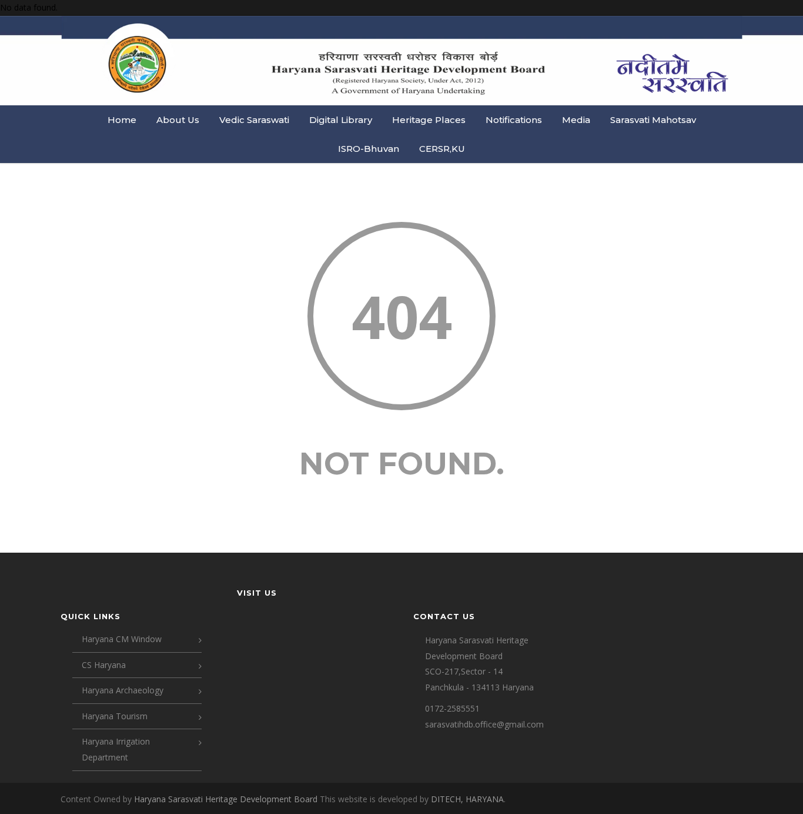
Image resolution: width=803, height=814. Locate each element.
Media (576, 119)
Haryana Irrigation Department (116, 749)
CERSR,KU (442, 148)
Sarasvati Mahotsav (653, 119)
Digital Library (340, 119)
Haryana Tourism (115, 716)
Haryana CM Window (122, 638)
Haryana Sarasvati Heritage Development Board (227, 799)
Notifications (514, 119)
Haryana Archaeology (122, 690)
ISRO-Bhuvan (368, 148)
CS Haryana (104, 664)
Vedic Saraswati (254, 119)
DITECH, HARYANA (467, 799)
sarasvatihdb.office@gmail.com (484, 724)
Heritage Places (429, 119)
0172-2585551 (452, 708)
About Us (177, 119)
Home (122, 119)
